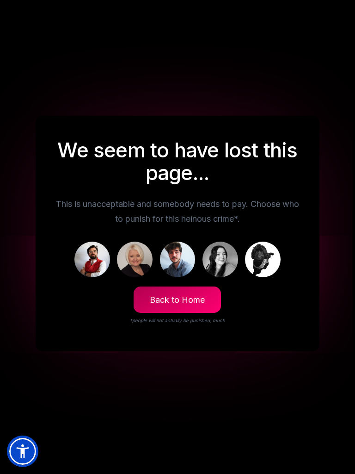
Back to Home (177, 300)
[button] (22, 451)
